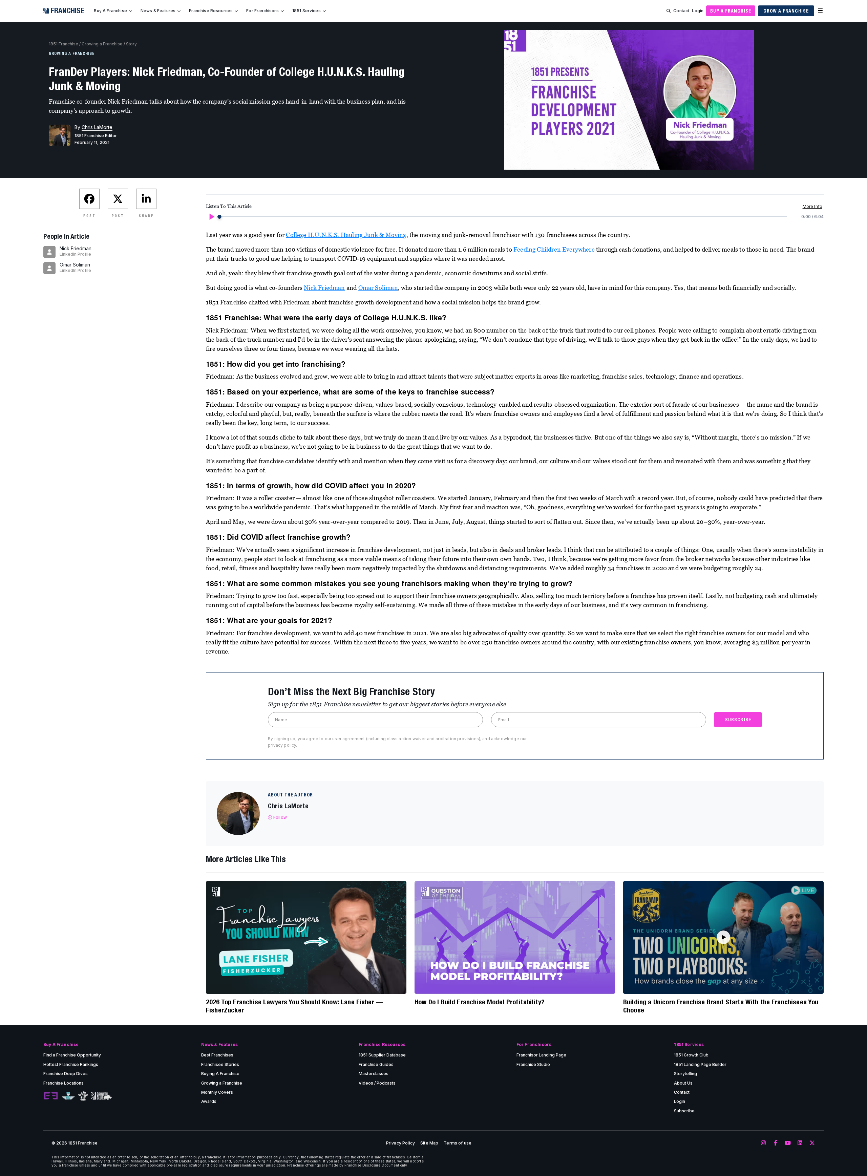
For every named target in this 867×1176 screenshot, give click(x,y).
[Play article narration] (211, 216)
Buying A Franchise (220, 1073)
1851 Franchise (63, 43)
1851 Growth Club (691, 1054)
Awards (208, 1101)
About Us (683, 1083)
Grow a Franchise (786, 11)
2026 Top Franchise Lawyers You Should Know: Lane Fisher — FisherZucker (294, 1006)
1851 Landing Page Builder (700, 1064)
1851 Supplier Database (382, 1054)
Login (697, 10)
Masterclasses (373, 1073)
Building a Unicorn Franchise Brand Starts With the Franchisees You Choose (721, 1006)
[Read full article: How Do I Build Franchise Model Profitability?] (515, 937)
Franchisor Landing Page (541, 1054)
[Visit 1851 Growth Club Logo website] (101, 1096)
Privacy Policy (400, 1143)
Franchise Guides (376, 1064)
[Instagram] (763, 1143)
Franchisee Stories (220, 1064)
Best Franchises (217, 1054)
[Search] (669, 11)
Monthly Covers (217, 1092)
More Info (812, 206)
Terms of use (457, 1143)
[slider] (219, 216)
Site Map (429, 1143)
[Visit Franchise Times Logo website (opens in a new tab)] (68, 1096)
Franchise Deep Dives (65, 1073)
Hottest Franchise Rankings (70, 1064)
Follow (280, 817)
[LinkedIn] (800, 1143)
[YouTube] (787, 1143)
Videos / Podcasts (377, 1083)
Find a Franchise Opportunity (72, 1054)
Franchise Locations (63, 1083)
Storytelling (685, 1073)
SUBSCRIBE (738, 719)
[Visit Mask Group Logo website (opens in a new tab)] (83, 1096)
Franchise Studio (533, 1064)
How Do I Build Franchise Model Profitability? (480, 1002)
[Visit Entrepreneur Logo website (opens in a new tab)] (50, 1096)
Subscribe (684, 1110)
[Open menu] (820, 10)
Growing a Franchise (102, 43)
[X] (812, 1143)
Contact (681, 10)
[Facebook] (775, 1143)
